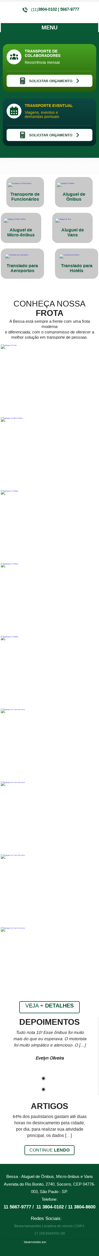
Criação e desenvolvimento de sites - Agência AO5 (61, 1243)
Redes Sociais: (46, 1218)
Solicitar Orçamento (50, 81)
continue (49, 1150)
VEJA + (49, 1006)
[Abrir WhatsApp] (85, 1242)
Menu (49, 27)
